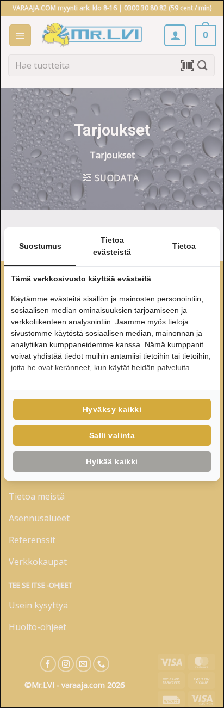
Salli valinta (112, 435)
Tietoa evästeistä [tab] (112, 246)
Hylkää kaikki (112, 461)
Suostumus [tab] (40, 246)
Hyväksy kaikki (112, 409)
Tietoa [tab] (184, 246)
